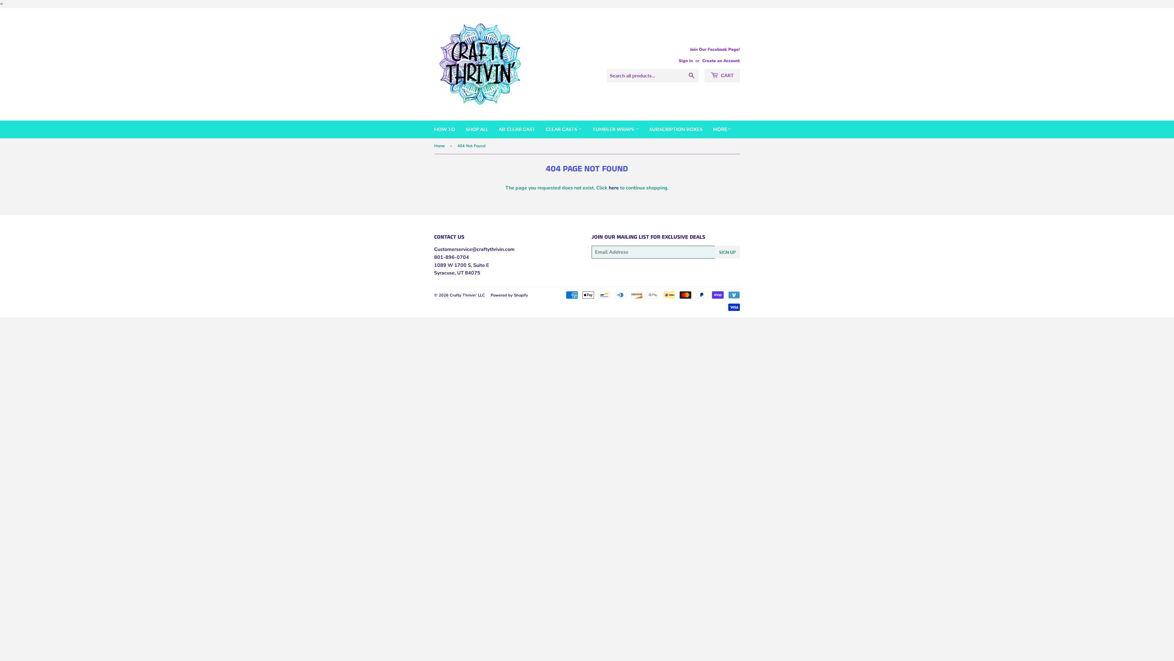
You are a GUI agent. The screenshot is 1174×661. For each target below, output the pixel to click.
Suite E (480, 265)
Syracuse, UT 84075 (457, 273)
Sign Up (727, 252)
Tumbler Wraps (614, 129)
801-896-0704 (451, 257)
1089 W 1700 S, (453, 265)
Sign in (686, 61)
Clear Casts (562, 129)
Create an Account (721, 61)
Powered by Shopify (509, 295)
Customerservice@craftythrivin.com (474, 249)
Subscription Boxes (676, 129)
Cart (727, 75)
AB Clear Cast (517, 129)
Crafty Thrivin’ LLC (467, 295)
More (720, 129)
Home (439, 146)
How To (444, 129)
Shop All (477, 129)
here (614, 188)
